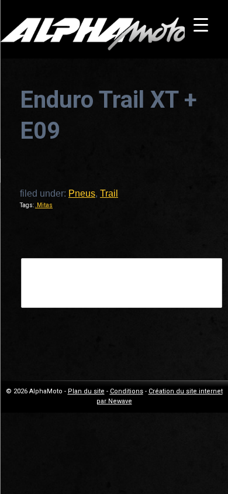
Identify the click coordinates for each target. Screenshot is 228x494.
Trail (109, 193)
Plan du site (86, 391)
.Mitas (44, 205)
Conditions (126, 391)
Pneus (81, 193)
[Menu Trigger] (201, 25)
